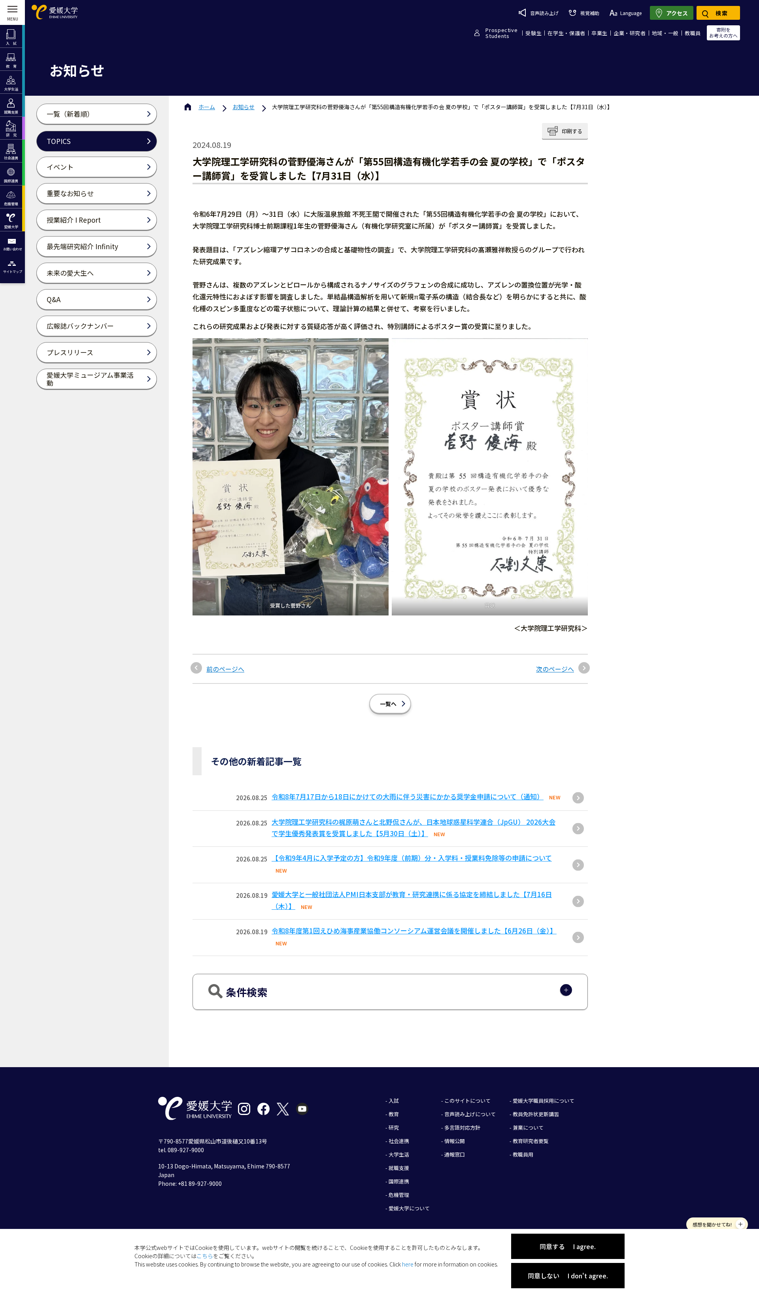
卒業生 (599, 33)
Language (631, 12)
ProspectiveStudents (501, 33)
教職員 (693, 33)
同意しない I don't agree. (568, 1275)
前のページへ (225, 668)
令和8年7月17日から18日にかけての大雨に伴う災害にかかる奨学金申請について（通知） (408, 796)
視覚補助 (589, 12)
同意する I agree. (568, 1246)
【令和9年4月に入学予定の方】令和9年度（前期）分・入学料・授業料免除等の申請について (412, 858)
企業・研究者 (630, 33)
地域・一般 (665, 33)
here (407, 1264)
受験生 (533, 33)
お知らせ (243, 107)
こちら (204, 1256)
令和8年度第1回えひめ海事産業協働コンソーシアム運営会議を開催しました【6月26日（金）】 (414, 930)
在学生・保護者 (566, 33)
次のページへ (555, 668)
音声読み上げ (544, 12)
